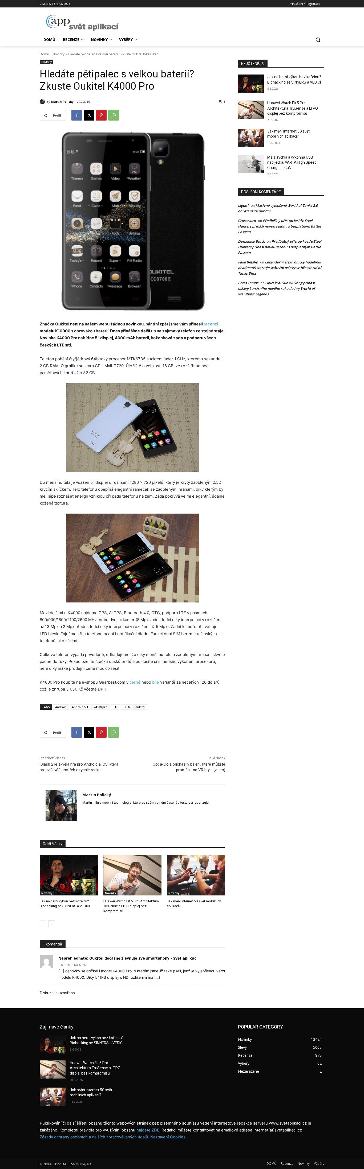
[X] (89, 115)
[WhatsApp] (113, 115)
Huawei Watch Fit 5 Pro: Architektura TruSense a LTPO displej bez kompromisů (131, 906)
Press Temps (248, 282)
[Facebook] (76, 115)
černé (135, 682)
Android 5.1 (80, 707)
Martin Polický (62, 102)
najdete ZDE (147, 1130)
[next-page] (51, 923)
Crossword (247, 220)
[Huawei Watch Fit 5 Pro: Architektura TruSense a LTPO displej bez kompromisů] (132, 875)
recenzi (211, 324)
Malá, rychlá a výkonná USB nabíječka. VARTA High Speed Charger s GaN (292, 162)
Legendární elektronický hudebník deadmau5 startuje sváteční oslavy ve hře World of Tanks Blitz (279, 268)
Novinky (58, 54)
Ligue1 (243, 205)
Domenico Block (251, 241)
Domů (44, 54)
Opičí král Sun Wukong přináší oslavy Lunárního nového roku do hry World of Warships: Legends (276, 288)
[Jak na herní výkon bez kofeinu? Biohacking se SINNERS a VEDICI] (69, 875)
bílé (155, 682)
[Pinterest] (101, 115)
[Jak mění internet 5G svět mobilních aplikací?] (196, 875)
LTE (115, 707)
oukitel (140, 707)
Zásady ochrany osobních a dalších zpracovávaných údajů (94, 1136)
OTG (126, 707)
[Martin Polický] (43, 101)
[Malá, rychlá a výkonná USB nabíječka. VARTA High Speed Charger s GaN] (251, 164)
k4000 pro (100, 707)
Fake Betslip (248, 262)
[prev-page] (43, 923)
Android (61, 707)
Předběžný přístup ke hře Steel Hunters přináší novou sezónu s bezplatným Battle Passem (279, 226)
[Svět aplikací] (82, 23)
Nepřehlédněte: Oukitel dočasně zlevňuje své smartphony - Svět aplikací (127, 958)
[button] (318, 39)
